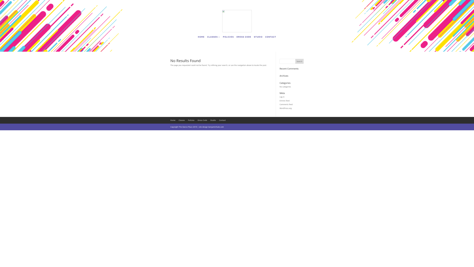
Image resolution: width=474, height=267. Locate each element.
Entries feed (285, 101)
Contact (270, 37)
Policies (228, 37)
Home (201, 37)
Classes (212, 37)
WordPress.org (286, 108)
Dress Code (244, 37)
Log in (282, 97)
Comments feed (286, 104)
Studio (258, 37)
